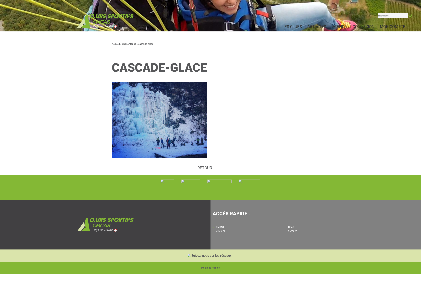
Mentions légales (210, 267)
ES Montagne (129, 44)
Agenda (339, 26)
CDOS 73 (220, 230)
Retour (204, 168)
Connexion (363, 26)
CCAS (291, 227)
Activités (316, 26)
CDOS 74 (292, 230)
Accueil (116, 44)
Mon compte (392, 26)
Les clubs (292, 26)
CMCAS (220, 227)
